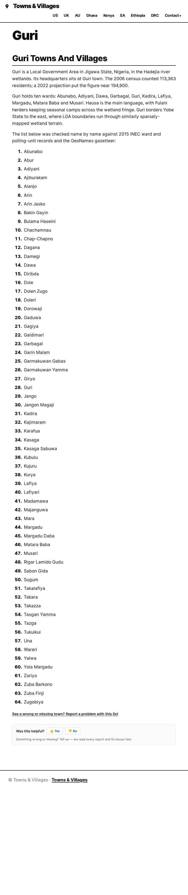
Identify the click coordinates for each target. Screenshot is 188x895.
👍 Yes (55, 731)
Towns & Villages (36, 6)
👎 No (72, 731)
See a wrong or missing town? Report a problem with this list (65, 714)
